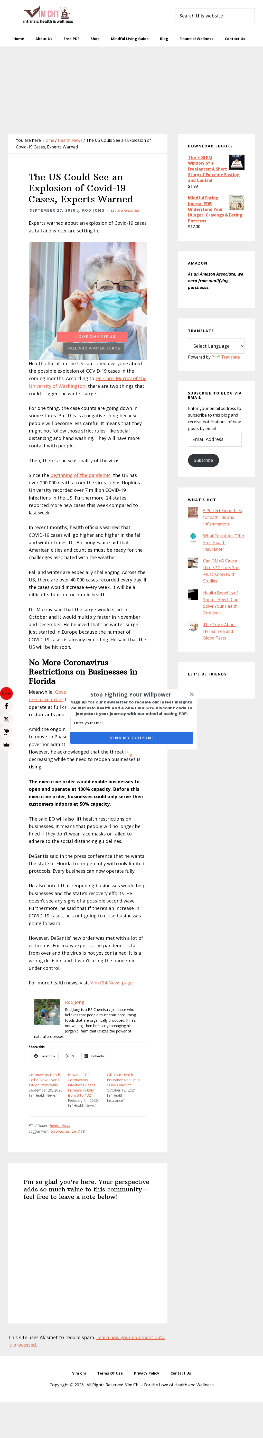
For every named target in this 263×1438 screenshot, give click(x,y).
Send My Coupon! (131, 737)
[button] (131, 694)
